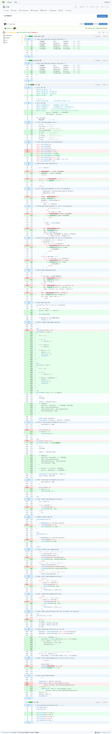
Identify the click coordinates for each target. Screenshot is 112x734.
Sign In (108, 2)
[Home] (3, 2)
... (5, 19)
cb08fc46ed (88, 24)
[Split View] (103, 32)
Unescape (97, 36)
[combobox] (99, 32)
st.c (36, 84)
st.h (35, 702)
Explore (9, 2)
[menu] (107, 32)
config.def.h (38, 36)
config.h (36, 60)
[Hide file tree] (4, 32)
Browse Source (102, 16)
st (8, 7)
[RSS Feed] (76, 6)
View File (105, 36)
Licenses (104, 732)
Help (15, 2)
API (109, 732)
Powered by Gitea (7, 732)
